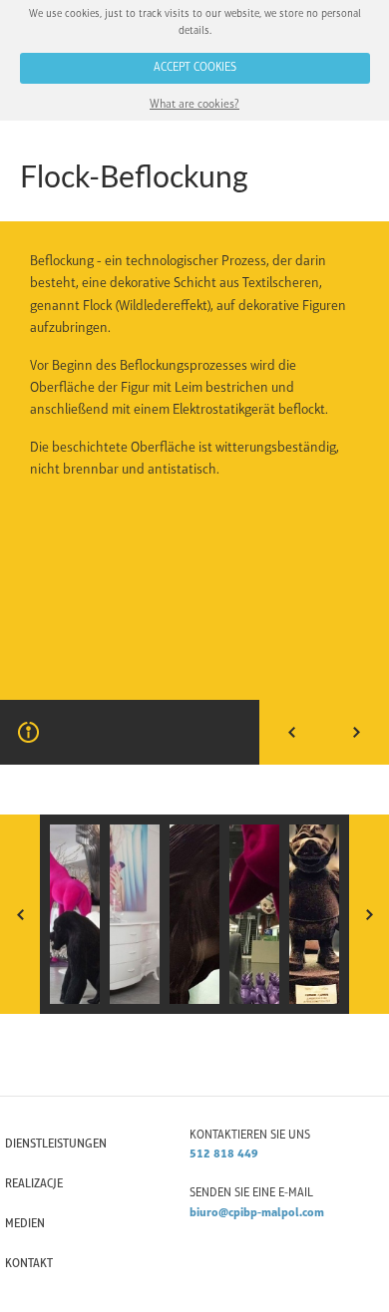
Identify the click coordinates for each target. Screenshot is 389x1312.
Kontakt (29, 1264)
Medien (25, 1224)
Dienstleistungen (56, 1144)
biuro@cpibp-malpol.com (257, 1213)
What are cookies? (194, 105)
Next (356, 732)
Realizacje (34, 1184)
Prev (291, 732)
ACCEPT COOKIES (195, 68)
